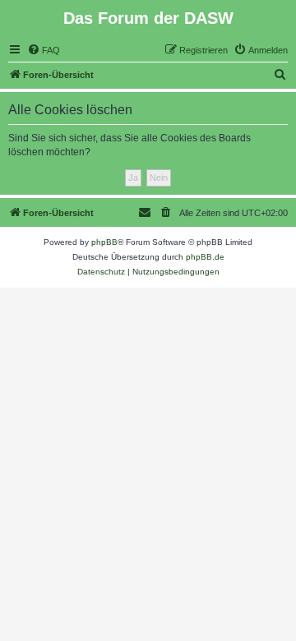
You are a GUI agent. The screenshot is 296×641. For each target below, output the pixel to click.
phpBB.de (205, 256)
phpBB (104, 242)
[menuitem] (43, 50)
